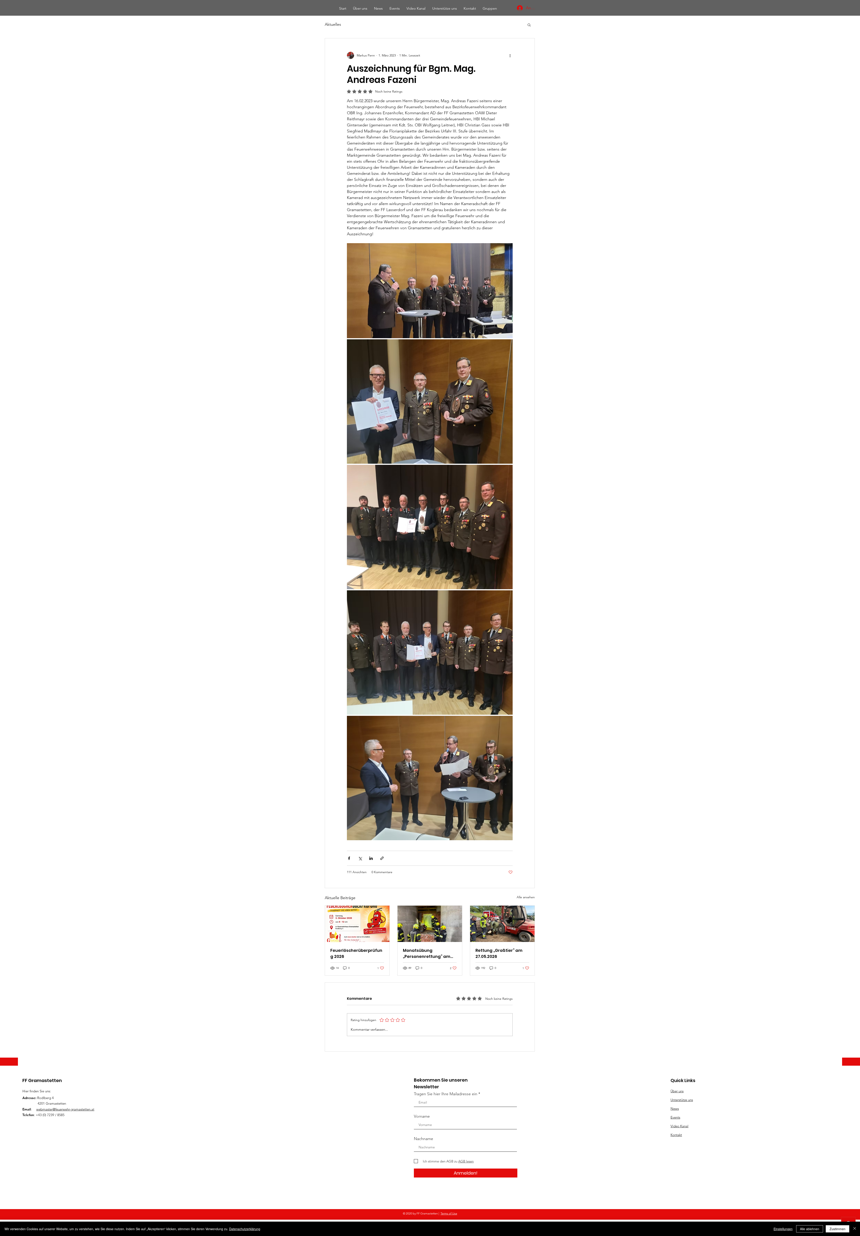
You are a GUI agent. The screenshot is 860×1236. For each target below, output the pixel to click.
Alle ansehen (526, 897)
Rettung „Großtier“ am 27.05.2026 (498, 953)
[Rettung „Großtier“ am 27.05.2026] (502, 924)
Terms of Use (449, 1213)
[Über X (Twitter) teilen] (360, 858)
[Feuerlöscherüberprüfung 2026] (357, 924)
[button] (529, 24)
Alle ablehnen (809, 1229)
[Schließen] (854, 1228)
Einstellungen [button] (783, 1229)
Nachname (423, 1139)
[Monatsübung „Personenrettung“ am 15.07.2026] (430, 924)
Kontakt (676, 1135)
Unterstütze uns (682, 1100)
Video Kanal (679, 1126)
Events (675, 1117)
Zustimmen (837, 1229)
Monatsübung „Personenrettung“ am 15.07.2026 (426, 953)
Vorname (422, 1116)
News (675, 1108)
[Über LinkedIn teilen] (371, 858)
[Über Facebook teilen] (349, 858)
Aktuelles (333, 24)
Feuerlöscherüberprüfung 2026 (356, 953)
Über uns (677, 1091)
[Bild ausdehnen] (430, 290)
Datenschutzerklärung (244, 1229)
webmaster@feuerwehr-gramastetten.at (65, 1109)
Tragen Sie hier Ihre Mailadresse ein (445, 1094)
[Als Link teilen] (382, 858)
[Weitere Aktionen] (510, 55)
